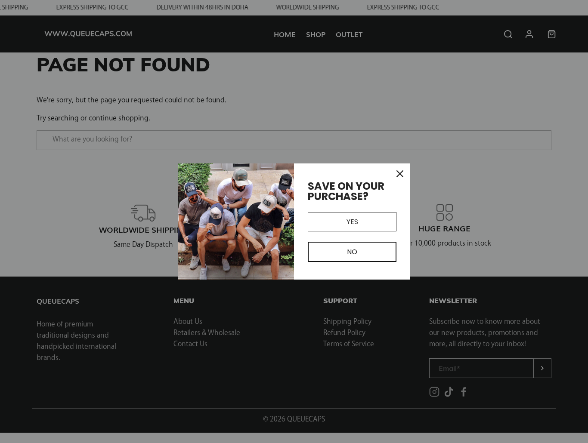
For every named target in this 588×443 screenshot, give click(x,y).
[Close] (400, 173)
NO (352, 252)
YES (352, 222)
